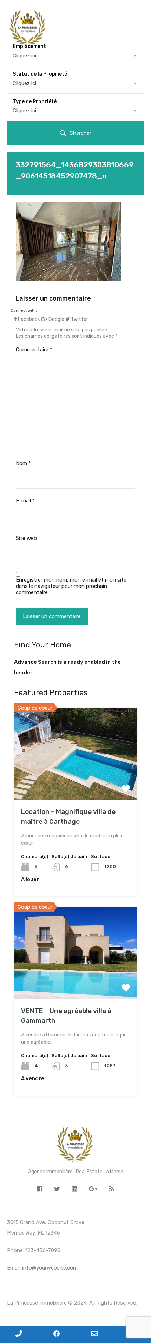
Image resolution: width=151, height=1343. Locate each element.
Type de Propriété (35, 102)
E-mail (25, 501)
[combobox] (75, 83)
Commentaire (34, 349)
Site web (26, 538)
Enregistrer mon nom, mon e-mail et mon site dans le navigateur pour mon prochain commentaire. (71, 586)
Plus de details (75, 782)
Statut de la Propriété (40, 74)
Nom (23, 463)
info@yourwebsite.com (50, 1268)
